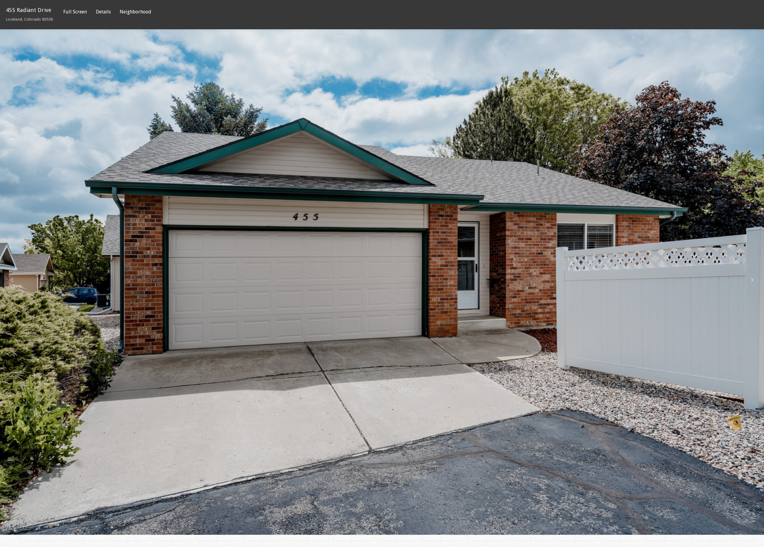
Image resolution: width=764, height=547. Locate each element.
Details (103, 12)
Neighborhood (135, 12)
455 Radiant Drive (29, 14)
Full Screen (75, 12)
